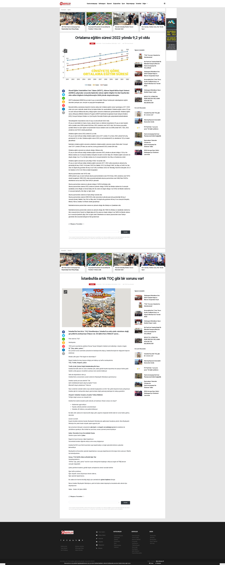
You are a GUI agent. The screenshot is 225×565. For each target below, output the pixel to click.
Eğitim (69, 9)
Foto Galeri (101, 532)
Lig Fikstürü (135, 543)
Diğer (144, 3)
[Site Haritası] (80, 540)
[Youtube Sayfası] (70, 540)
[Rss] (77, 540)
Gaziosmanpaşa (92, 3)
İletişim (100, 548)
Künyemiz (101, 545)
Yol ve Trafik (135, 537)
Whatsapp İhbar (79, 548)
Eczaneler (134, 541)
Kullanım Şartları (79, 546)
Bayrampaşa (130, 3)
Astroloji (152, 543)
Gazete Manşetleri (137, 553)
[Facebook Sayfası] (61, 540)
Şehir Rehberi (135, 551)
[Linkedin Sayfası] (74, 540)
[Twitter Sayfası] (64, 540)
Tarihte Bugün (136, 545)
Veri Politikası (64, 550)
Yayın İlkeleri (64, 548)
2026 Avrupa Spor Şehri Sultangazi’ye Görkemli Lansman (151, 152)
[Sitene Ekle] (83, 540)
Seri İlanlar (135, 549)
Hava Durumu (135, 535)
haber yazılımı (98, 561)
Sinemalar (135, 547)
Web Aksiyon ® (160, 561)
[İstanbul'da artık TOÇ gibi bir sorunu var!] (96, 307)
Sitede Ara (153, 535)
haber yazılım (119, 561)
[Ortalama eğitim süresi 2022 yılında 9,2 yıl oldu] (96, 66)
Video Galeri (101, 535)
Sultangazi (102, 3)
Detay (151, 563)
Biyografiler (153, 539)
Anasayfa (63, 9)
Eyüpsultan (116, 3)
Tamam (159, 563)
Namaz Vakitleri (136, 539)
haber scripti (112, 561)
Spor (123, 3)
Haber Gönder (79, 550)
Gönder (126, 232)
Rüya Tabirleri (153, 541)
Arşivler (100, 541)
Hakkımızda (64, 546)
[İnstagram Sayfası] (67, 540)
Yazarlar (100, 538)
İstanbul (138, 3)
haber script (127, 561)
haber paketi (105, 561)
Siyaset (109, 3)
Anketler (152, 537)
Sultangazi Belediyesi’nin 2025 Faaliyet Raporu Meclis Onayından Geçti (152, 74)
